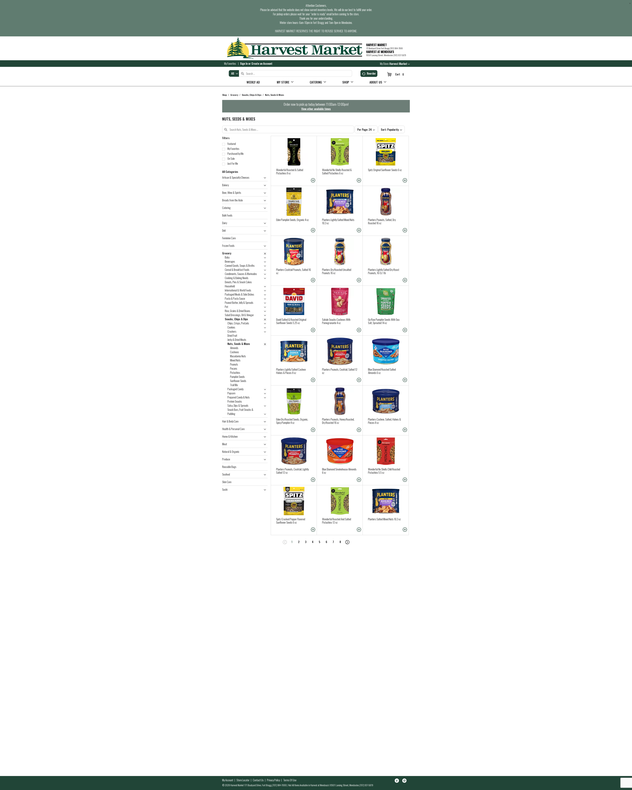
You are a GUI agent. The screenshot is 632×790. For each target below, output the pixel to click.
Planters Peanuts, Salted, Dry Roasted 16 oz (382, 221)
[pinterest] (404, 781)
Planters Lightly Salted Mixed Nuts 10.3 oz (338, 221)
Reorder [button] (371, 73)
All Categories (230, 172)
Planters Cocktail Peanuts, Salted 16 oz (293, 271)
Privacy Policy (273, 780)
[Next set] (347, 541)
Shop (224, 94)
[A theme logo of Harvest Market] (292, 48)
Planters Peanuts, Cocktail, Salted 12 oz (339, 371)
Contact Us (258, 780)
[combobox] (234, 73)
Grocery (234, 94)
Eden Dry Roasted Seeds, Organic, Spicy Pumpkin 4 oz (292, 421)
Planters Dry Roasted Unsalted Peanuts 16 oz (336, 271)
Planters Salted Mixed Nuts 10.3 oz (384, 519)
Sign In (244, 63)
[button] (399, 64)
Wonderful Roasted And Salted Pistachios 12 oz (336, 520)
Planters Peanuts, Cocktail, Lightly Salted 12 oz (292, 471)
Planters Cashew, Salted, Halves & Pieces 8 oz (384, 421)
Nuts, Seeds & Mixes (274, 94)
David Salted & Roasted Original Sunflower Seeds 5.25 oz (291, 321)
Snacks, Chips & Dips (251, 94)
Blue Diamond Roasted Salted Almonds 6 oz (382, 371)
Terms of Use (289, 780)
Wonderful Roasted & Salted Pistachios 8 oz (289, 171)
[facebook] (397, 781)
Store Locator (243, 780)
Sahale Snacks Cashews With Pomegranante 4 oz (336, 321)
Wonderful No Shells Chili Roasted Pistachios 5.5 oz (384, 471)
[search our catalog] (242, 73)
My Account (227, 780)
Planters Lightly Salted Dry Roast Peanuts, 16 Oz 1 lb (383, 271)
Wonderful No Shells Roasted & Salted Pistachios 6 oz (337, 171)
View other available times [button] (316, 109)
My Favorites (230, 63)
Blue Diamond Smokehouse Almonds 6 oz (339, 471)
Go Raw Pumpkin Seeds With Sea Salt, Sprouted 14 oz (383, 321)
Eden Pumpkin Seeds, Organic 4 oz (292, 220)
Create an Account (261, 63)
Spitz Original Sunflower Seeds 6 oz (385, 170)
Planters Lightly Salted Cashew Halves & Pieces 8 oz (291, 371)
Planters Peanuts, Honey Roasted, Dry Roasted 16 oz (338, 421)
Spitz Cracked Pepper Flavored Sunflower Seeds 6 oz (290, 520)
